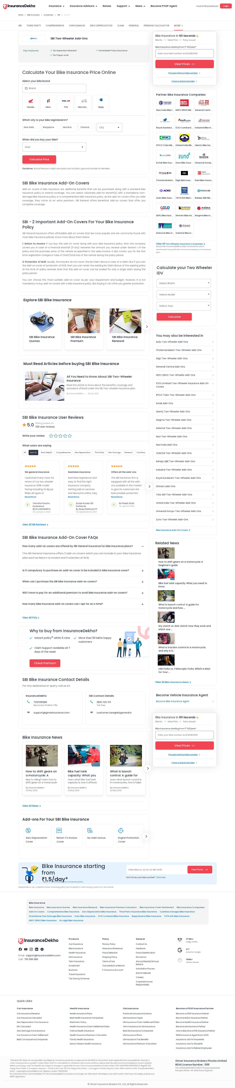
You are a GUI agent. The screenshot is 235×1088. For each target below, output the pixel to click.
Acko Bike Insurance (84, 916)
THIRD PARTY (34, 25)
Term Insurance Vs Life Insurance (139, 1026)
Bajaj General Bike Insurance (146, 916)
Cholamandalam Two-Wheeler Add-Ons (179, 350)
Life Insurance (75, 957)
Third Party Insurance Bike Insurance (138, 911)
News (138, 6)
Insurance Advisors (82, 6)
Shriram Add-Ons (165, 486)
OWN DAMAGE (77, 25)
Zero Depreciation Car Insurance (32, 1022)
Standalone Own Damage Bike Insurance (50, 916)
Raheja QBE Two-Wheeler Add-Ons (175, 461)
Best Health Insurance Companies (86, 1017)
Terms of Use (108, 961)
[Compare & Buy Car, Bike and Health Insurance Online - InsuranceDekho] (19, 7)
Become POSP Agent (164, 6)
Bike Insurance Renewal (85, 907)
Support (122, 6)
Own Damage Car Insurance (31, 1030)
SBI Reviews (39, 524)
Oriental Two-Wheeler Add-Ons (174, 453)
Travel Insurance (77, 974)
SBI (20, 25)
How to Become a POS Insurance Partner (195, 1030)
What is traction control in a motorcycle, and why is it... (182, 649)
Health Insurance (77, 952)
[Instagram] (31, 949)
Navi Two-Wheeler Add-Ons (171, 436)
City (101, 127)
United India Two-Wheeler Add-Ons (176, 502)
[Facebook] (20, 949)
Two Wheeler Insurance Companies (184, 243)
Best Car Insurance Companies (32, 1039)
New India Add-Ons (166, 444)
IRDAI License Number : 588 (192, 1064)
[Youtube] (26, 949)
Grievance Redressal (112, 948)
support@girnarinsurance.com (52, 712)
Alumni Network (143, 973)
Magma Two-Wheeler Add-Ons (173, 419)
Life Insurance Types (133, 1017)
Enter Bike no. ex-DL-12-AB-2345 (145, 869)
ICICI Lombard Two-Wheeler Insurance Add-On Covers (182, 385)
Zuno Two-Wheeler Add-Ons (172, 519)
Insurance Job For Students (189, 1043)
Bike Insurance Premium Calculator (118, 907)
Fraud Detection (110, 952)
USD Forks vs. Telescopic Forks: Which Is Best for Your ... (184, 670)
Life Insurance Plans (132, 1035)
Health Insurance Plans (81, 1013)
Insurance (55, 6)
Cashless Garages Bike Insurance (177, 911)
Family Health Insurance (82, 1039)
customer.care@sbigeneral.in (114, 712)
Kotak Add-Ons (164, 403)
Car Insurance (76, 944)
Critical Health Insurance (82, 1030)
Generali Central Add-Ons (170, 366)
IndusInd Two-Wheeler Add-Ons (174, 469)
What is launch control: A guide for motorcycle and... (124, 773)
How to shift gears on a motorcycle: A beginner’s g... (41, 773)
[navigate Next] (146, 326)
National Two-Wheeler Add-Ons (174, 428)
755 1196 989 (31, 959)
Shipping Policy (109, 957)
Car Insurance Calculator (29, 1017)
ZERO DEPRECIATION (101, 25)
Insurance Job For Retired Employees (194, 1048)
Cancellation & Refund (113, 965)
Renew (107, 6)
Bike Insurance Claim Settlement (157, 907)
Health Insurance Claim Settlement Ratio (90, 1026)
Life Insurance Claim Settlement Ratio (141, 1022)
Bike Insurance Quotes (58, 907)
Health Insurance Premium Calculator (88, 1035)
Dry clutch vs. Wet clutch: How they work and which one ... (184, 627)
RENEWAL (134, 25)
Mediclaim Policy (78, 1022)
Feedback (140, 948)
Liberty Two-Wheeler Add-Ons (173, 411)
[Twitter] (42, 949)
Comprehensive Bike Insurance (63, 911)
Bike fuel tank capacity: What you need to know (82, 773)
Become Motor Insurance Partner (192, 1017)
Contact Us (141, 944)
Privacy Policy (108, 944)
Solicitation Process (145, 968)
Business (73, 970)
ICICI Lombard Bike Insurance (113, 916)
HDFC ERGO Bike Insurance (43, 920)
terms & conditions (59, 882)
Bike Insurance (36, 907)
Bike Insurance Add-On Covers (172, 530)
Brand (32, 88)
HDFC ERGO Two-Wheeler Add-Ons (175, 375)
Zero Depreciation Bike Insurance (99, 911)
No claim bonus (96, 837)
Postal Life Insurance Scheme (137, 1013)
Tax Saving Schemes (79, 978)
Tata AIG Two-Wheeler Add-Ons (174, 494)
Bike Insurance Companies (190, 907)
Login (226, 6)
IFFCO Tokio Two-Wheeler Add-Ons (176, 395)
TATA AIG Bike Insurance (176, 916)
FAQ (34, 617)
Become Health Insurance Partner (192, 1022)
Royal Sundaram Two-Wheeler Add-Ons (178, 478)
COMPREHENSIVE (55, 25)
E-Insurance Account (112, 970)
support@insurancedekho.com (43, 955)
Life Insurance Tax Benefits (136, 1039)
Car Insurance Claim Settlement (32, 1035)
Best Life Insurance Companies (138, 1030)
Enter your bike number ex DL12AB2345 (178, 53)
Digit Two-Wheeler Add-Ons (172, 358)
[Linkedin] (37, 949)
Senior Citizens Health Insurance (85, 1043)
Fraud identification (145, 952)
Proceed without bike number (183, 73)
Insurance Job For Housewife (190, 1039)
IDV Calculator (24, 1026)
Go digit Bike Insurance (71, 920)
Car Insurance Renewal (28, 1013)
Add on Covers (36, 911)
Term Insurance (76, 961)
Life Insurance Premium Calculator (140, 1043)
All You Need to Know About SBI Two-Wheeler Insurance (99, 379)
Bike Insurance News (177, 682)
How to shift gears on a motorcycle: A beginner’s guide (180, 563)
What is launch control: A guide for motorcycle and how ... (178, 606)
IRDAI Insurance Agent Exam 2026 (192, 1035)
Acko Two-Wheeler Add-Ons (172, 341)
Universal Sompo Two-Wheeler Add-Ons (178, 511)
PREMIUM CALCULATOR (156, 25)
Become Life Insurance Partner (190, 1026)
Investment (74, 965)
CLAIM (120, 25)
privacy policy (77, 882)
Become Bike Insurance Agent (172, 701)
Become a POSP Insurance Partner (192, 1013)
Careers (140, 977)
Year (27, 147)
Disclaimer (141, 957)
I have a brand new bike (183, 81)
